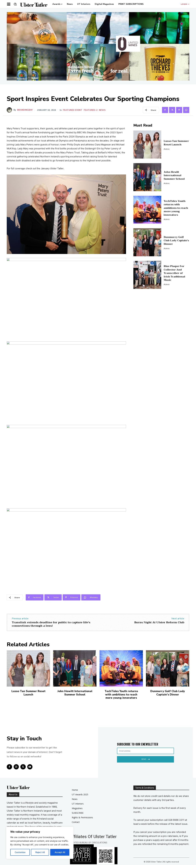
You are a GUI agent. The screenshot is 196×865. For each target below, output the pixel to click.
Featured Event (72, 110)
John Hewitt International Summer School (174, 175)
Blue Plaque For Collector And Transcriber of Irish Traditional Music (174, 273)
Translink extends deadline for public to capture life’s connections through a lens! (51, 624)
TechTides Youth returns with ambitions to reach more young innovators (176, 208)
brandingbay (25, 110)
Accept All (60, 852)
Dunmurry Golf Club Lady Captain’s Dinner (176, 240)
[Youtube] (30, 767)
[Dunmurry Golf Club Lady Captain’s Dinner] (147, 242)
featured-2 (90, 110)
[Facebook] (165, 110)
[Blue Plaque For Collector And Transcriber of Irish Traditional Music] (147, 275)
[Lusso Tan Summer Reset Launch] (147, 145)
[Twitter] (172, 110)
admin (167, 149)
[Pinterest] (179, 110)
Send (143, 759)
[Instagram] (16, 767)
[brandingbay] (10, 110)
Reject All (40, 852)
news (102, 110)
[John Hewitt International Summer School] (147, 177)
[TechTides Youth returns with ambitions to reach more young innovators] (147, 210)
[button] (15, 4)
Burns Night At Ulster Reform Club (159, 622)
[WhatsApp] (186, 110)
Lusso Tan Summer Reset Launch (176, 143)
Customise (20, 852)
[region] (40, 843)
